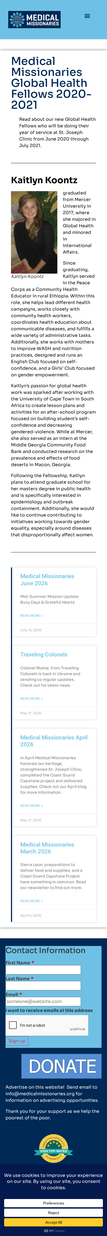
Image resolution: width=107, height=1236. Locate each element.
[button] (87, 15)
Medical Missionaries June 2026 (47, 579)
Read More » (31, 615)
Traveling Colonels (43, 654)
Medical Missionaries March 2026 (47, 848)
